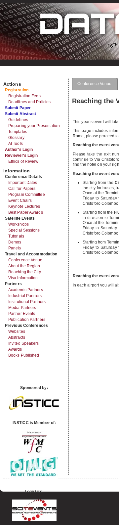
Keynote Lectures (24, 206)
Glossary (16, 137)
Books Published (23, 355)
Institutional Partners (27, 301)
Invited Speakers (23, 343)
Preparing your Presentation (34, 125)
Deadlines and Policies (29, 102)
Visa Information (23, 278)
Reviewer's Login (21, 155)
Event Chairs (20, 200)
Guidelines (18, 119)
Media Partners (22, 307)
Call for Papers (22, 188)
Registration (16, 90)
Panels (14, 248)
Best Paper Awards (25, 212)
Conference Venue (25, 260)
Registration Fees (24, 96)
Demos (14, 242)
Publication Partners (26, 319)
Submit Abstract (20, 113)
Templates (17, 131)
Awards (15, 349)
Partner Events (21, 313)
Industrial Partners (25, 295)
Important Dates (22, 182)
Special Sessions (24, 230)
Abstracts (16, 337)
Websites (16, 331)
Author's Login (19, 149)
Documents (10, 75)
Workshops (18, 224)
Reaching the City (24, 272)
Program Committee (26, 194)
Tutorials (16, 236)
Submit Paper (18, 108)
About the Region (24, 266)
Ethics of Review (23, 161)
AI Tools (15, 143)
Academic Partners (25, 289)
